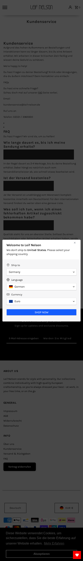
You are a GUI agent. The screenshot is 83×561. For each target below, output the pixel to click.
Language (17, 279)
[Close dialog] (75, 243)
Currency (16, 294)
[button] (41, 272)
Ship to (15, 265)
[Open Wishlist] (77, 555)
